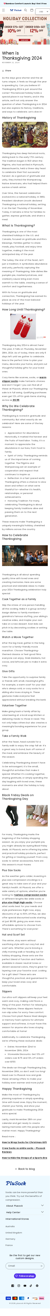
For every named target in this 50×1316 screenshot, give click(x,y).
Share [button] (8, 70)
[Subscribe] (41, 1266)
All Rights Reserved (32, 1303)
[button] (3, 10)
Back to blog (26, 1169)
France (9, 1245)
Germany (10, 1239)
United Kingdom (14, 1232)
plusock (19, 1303)
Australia (10, 1226)
